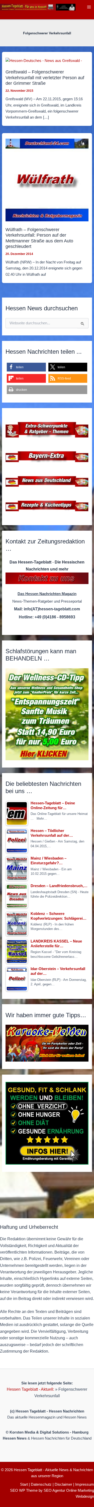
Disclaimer (63, 1484)
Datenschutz (41, 1484)
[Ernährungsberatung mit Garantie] (47, 1123)
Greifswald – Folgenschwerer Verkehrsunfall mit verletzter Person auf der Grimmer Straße (45, 77)
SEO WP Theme (24, 1490)
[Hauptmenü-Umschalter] (89, 7)
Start (24, 1484)
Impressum (84, 1484)
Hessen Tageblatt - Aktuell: (30, 1389)
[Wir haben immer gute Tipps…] (47, 1043)
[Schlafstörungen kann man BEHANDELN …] (47, 714)
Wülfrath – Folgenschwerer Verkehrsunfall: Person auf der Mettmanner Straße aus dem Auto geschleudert (39, 238)
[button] (26, 367)
